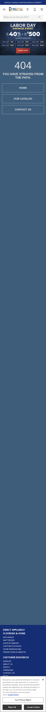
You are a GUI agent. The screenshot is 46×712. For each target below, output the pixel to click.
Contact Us (23, 109)
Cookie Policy (13, 695)
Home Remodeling (12, 649)
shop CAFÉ (23, 50)
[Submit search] (39, 17)
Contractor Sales (12, 646)
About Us (8, 664)
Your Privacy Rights (23, 700)
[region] (23, 694)
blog (5, 676)
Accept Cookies (33, 707)
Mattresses (9, 640)
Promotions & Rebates (14, 652)
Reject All (12, 707)
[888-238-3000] (35, 9)
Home (23, 87)
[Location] (28, 9)
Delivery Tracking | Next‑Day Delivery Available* (23, 2)
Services (7, 661)
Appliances (8, 637)
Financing (8, 670)
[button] (4, 9)
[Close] (43, 679)
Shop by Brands (11, 643)
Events (6, 667)
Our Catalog (23, 98)
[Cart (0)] (42, 9)
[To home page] (16, 9)
